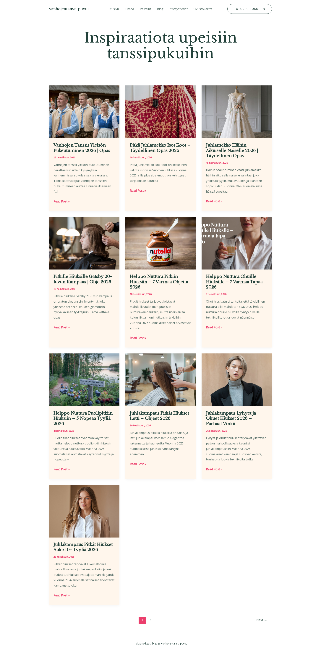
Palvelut (145, 9)
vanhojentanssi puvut (69, 9)
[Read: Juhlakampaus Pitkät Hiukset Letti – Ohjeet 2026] (160, 379)
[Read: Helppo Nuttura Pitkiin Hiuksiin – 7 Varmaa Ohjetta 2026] (160, 243)
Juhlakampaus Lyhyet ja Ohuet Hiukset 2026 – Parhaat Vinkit (231, 418)
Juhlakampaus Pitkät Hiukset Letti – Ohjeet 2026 (159, 416)
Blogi (160, 9)
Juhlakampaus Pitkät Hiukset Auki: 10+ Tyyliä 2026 (83, 547)
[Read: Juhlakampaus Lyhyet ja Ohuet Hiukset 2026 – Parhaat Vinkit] (237, 379)
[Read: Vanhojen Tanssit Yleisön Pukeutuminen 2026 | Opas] (84, 111)
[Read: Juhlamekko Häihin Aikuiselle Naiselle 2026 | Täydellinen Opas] (237, 111)
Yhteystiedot (179, 9)
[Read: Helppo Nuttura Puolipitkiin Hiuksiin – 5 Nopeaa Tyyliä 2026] (84, 379)
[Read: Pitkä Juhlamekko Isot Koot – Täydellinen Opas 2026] (160, 111)
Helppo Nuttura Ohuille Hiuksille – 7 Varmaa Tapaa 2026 (234, 282)
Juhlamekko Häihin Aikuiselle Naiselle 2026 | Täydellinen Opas (232, 150)
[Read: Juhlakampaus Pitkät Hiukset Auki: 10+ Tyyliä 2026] (84, 511)
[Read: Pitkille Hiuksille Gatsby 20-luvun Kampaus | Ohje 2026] (84, 243)
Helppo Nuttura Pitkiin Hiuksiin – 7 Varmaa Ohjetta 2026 (159, 282)
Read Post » (62, 201)
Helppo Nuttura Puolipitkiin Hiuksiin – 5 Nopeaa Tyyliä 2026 (83, 418)
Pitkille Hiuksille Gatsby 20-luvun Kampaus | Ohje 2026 (83, 279)
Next (261, 620)
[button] (249, 9)
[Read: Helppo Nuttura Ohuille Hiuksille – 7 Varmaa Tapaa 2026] (237, 243)
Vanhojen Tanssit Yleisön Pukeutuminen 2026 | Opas (82, 148)
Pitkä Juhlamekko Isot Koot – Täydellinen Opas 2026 (160, 148)
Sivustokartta (203, 9)
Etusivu (114, 9)
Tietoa (129, 9)
